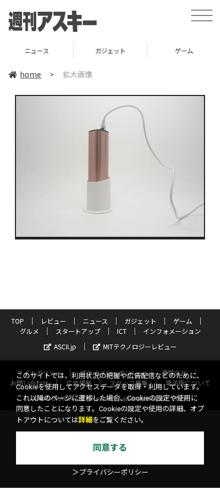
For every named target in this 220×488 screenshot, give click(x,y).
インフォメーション (172, 330)
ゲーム (162, 50)
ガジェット (88, 50)
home (30, 74)
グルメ (29, 330)
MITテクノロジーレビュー (140, 346)
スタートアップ (78, 330)
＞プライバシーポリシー (110, 472)
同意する (110, 448)
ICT (122, 330)
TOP (17, 320)
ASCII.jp (65, 346)
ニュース (95, 320)
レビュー (53, 320)
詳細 (85, 420)
